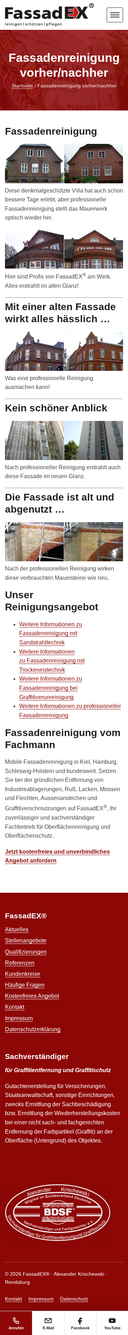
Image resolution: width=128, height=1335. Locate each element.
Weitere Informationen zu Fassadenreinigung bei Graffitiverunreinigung (50, 688)
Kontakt (14, 1007)
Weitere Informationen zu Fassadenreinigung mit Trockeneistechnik (52, 661)
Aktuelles (16, 929)
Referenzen (19, 963)
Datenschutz (74, 1299)
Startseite (22, 85)
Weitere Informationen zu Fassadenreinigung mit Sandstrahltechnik (50, 633)
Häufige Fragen (24, 985)
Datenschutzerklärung (32, 1029)
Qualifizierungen (26, 952)
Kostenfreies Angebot (32, 996)
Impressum (19, 1018)
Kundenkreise (22, 974)
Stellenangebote (26, 940)
